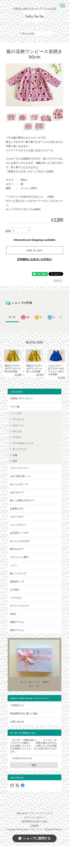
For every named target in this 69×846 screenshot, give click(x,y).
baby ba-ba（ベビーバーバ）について (35, 813)
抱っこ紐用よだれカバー (22, 500)
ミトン (13, 565)
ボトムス (17, 431)
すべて (12, 317)
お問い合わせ (17, 721)
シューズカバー (18, 524)
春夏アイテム (17, 622)
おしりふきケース (19, 484)
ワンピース (18, 419)
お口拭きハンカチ (19, 532)
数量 (8, 231)
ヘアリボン (16, 597)
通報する (58, 281)
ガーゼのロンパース (23, 443)
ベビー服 (14, 406)
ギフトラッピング (19, 605)
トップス (17, 413)
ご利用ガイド (17, 705)
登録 (33, 765)
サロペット (18, 425)
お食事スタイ (17, 508)
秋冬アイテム (17, 630)
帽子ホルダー (17, 549)
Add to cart (34, 250)
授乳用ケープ (17, 581)
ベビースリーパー (19, 468)
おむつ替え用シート (20, 476)
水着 (15, 455)
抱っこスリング (18, 573)
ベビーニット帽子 (19, 557)
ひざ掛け (14, 589)
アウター (17, 437)
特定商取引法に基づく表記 (24, 713)
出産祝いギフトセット (21, 398)
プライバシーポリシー (34, 817)
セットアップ (19, 449)
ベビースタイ (17, 516)
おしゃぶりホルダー (20, 541)
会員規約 (34, 825)
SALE (13, 614)
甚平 (15, 461)
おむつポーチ (17, 492)
